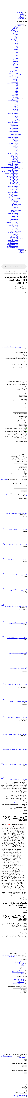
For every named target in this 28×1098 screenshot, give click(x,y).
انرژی (16, 117)
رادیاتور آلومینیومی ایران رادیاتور (10, 171)
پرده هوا (19, 198)
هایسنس (16, 49)
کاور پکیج (15, 226)
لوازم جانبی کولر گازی (15, 211)
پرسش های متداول (19, 970)
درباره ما (22, 14)
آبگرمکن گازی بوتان (13, 196)
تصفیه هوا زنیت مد (13, 131)
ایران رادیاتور (14, 38)
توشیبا (16, 67)
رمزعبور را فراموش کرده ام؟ (19, 1095)
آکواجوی (16, 207)
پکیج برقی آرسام (13, 165)
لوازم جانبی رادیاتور (16, 231)
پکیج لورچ (15, 149)
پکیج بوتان (15, 150)
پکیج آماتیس (15, 141)
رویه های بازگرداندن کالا (18, 972)
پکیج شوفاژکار (14, 156)
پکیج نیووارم (15, 159)
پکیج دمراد (15, 158)
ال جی (16, 31)
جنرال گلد (15, 64)
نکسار (16, 34)
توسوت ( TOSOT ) (13, 73)
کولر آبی (19, 111)
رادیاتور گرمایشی (16, 168)
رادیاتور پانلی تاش (13, 180)
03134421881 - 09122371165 (9, 955)
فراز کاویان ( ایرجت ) (12, 202)
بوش (17, 52)
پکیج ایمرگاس (14, 140)
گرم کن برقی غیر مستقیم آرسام (9, 167)
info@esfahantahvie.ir (12, 956)
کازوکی (16, 40)
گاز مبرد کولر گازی (13, 214)
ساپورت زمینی (14, 219)
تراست (16, 53)
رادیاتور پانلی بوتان (13, 182)
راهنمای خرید (21, 963)
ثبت (26, 396)
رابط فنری (15, 235)
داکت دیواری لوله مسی (12, 222)
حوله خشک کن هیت (13, 189)
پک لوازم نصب (14, 229)
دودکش (16, 228)
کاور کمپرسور (14, 216)
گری (17, 47)
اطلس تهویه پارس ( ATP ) (11, 83)
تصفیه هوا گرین (14, 123)
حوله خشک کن (17, 184)
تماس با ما (21, 17)
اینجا (9, 824)
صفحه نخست (20, 12)
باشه (26, 1060)
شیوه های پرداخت (19, 962)
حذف (26, 1073)
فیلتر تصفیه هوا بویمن (12, 243)
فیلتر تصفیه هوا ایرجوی (12, 244)
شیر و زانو (15, 234)
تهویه (17, 101)
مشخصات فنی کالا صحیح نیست (17, 458)
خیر (21, 393)
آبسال (16, 114)
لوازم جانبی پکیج (17, 223)
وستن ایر (15, 55)
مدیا (17, 68)
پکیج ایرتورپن (14, 155)
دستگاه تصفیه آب (16, 204)
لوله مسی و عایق (13, 220)
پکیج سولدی (15, 161)
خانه (26, 271)
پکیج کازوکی (15, 144)
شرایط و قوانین (20, 973)
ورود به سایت (24, 1093)
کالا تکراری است (21, 461)
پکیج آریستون (14, 138)
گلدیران (16, 106)
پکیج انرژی (15, 147)
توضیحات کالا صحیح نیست (19, 459)
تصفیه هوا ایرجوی (13, 126)
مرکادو (16, 43)
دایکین (16, 37)
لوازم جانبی (21, 208)
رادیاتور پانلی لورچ (13, 177)
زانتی (16, 70)
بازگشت (22, 396)
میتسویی (16, 110)
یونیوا (16, 58)
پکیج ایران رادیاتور (13, 143)
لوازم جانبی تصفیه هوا (15, 238)
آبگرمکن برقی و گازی (15, 190)
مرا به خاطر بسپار (21, 1092)
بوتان (16, 187)
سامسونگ (15, 61)
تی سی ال (15, 65)
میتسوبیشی (15, 59)
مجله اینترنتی (21, 15)
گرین (16, 46)
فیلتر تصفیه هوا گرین (12, 241)
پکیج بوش (15, 152)
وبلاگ (22, 965)
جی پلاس (15, 32)
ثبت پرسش (24, 491)
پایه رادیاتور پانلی (14, 237)
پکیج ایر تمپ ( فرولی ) (12, 153)
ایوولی (16, 56)
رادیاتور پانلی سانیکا (13, 183)
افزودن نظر (16, 802)
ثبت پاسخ (25, 476)
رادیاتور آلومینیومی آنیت (12, 179)
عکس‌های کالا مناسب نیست (18, 456)
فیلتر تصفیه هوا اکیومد (12, 246)
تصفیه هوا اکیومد (13, 129)
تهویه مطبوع (21, 25)
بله (21, 391)
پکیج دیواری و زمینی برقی (14, 162)
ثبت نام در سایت (13, 1096)
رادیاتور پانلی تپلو (14, 174)
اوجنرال (16, 35)
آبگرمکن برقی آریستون (12, 193)
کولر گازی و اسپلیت (16, 28)
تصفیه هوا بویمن (14, 125)
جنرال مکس (15, 62)
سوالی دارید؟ (21, 18)
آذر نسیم (16, 107)
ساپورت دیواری (14, 217)
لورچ (17, 119)
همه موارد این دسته (16, 27)
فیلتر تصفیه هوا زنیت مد (12, 247)
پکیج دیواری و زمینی (16, 135)
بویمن (16, 50)
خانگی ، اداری (20, 132)
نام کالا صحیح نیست (20, 455)
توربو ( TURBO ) (13, 71)
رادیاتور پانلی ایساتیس (12, 176)
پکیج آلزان (15, 146)
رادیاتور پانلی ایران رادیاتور (11, 173)
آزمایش (16, 116)
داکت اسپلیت (17, 74)
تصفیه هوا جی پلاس (13, 128)
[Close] (26, 366)
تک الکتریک (15, 44)
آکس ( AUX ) (14, 41)
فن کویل (19, 98)
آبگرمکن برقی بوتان (13, 195)
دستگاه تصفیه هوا (16, 120)
